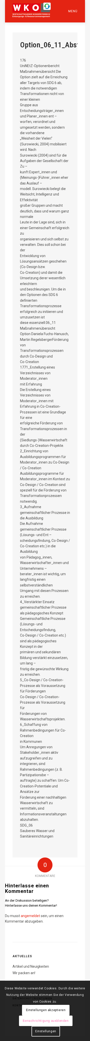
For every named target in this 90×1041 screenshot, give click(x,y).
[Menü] (68, 11)
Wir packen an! (23, 973)
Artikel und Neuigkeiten (30, 966)
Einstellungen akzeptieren (46, 1010)
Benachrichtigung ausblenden (45, 1021)
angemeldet (30, 916)
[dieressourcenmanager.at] (38, 10)
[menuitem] (68, 11)
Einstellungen (45, 1031)
